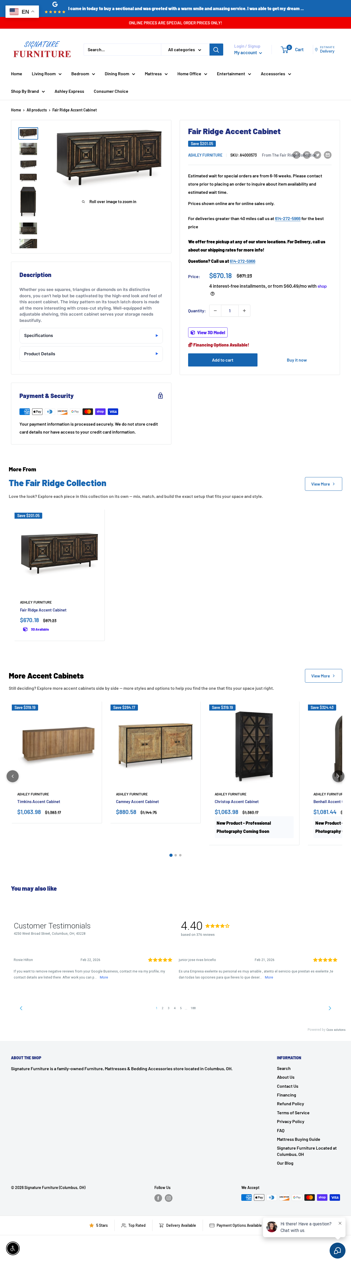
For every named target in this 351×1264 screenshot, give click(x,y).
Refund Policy (290, 1103)
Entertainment (231, 73)
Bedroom (80, 73)
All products (37, 110)
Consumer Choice (111, 91)
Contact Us (287, 1086)
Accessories (273, 73)
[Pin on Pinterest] (307, 155)
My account (246, 52)
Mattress (153, 73)
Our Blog (285, 1162)
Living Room (44, 73)
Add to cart (222, 359)
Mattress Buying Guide (298, 1139)
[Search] (216, 50)
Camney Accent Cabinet (137, 801)
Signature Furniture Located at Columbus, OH (307, 1150)
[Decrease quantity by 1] (215, 310)
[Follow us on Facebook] (158, 1198)
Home (16, 73)
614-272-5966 (288, 218)
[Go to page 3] (180, 855)
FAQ (280, 1130)
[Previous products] (13, 776)
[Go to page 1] (170, 855)
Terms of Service (293, 1112)
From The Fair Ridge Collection (289, 154)
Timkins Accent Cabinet (38, 801)
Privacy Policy (290, 1121)
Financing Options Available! (221, 344)
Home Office (189, 73)
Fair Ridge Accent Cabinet (43, 609)
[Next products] (338, 776)
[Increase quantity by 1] (244, 310)
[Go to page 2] (175, 855)
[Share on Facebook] (296, 155)
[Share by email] (328, 155)
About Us (286, 1077)
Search (284, 1068)
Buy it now (297, 359)
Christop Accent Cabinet (237, 801)
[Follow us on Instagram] (168, 1198)
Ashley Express (69, 91)
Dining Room (117, 73)
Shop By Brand (25, 91)
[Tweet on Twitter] (317, 155)
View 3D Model (210, 332)
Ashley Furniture (205, 155)
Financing (286, 1094)
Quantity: (197, 310)
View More (320, 483)
